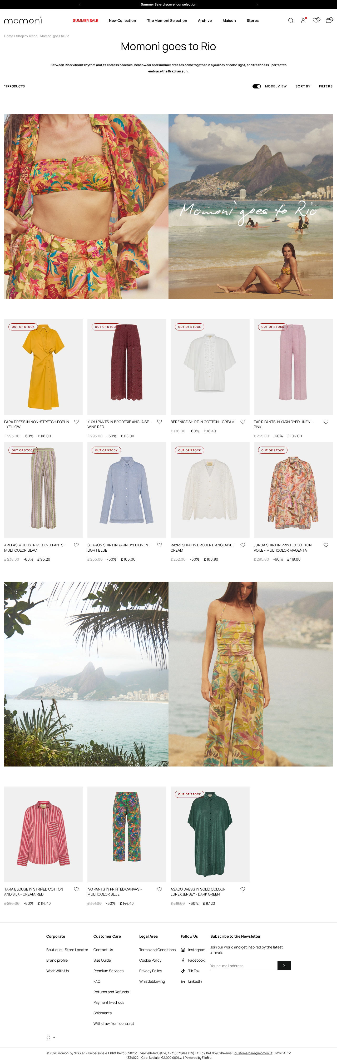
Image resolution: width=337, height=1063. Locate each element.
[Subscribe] (284, 965)
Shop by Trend (26, 36)
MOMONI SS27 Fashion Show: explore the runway (168, 4)
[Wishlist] (316, 20)
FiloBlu (206, 1057)
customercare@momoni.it (253, 1053)
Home (8, 36)
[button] (168, 4)
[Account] (303, 20)
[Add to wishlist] (76, 421)
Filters (326, 86)
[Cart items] (328, 20)
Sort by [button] (302, 86)
